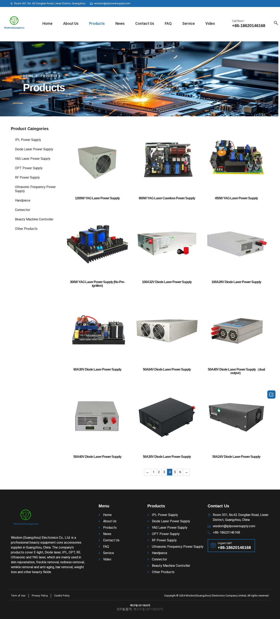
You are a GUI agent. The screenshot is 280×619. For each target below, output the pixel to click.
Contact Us (144, 23)
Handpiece (22, 200)
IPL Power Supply (28, 140)
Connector (22, 210)
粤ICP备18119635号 (140, 605)
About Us (71, 23)
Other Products (26, 229)
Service (188, 23)
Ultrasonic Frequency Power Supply (35, 189)
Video (210, 23)
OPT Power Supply (29, 168)
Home (47, 23)
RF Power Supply (27, 177)
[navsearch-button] (276, 23)
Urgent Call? (225, 543)
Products (97, 23)
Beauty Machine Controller (34, 219)
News (120, 23)
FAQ (168, 23)
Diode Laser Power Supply (34, 149)
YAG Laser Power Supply (32, 159)
